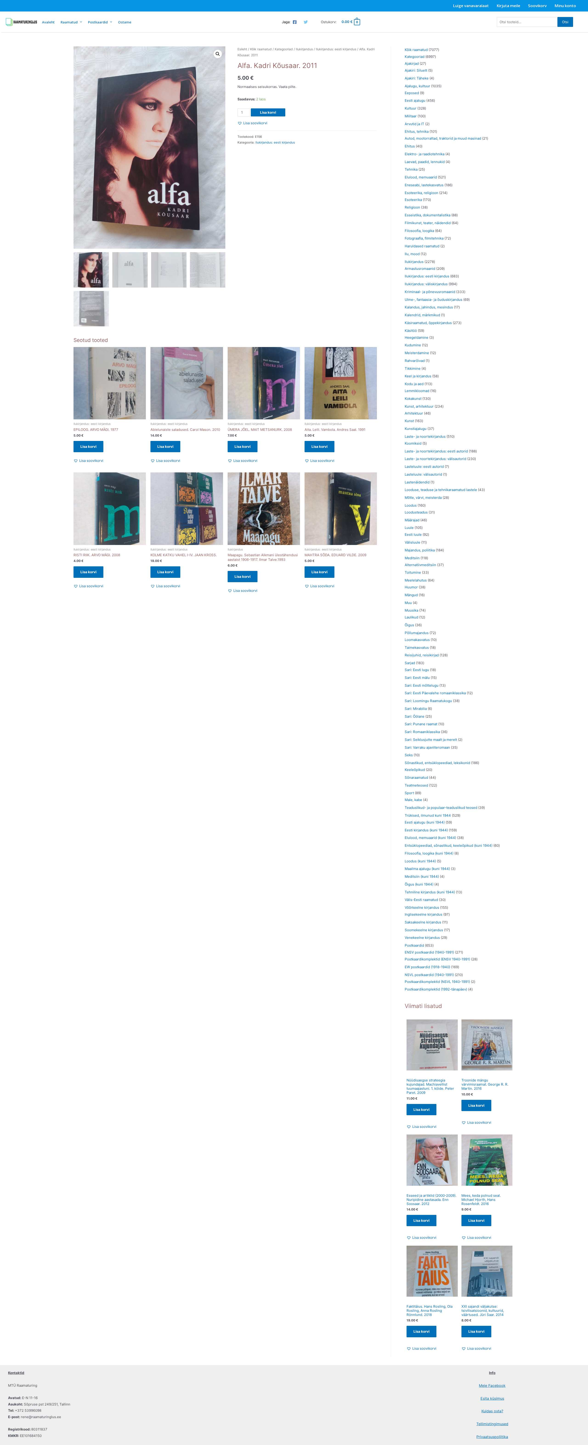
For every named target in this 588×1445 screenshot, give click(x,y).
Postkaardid (98, 22)
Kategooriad (284, 49)
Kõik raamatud (261, 49)
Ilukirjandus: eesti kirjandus (336, 49)
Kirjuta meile (508, 5)
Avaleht (48, 22)
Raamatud (69, 22)
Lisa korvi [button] (88, 446)
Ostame (124, 22)
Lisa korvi (268, 112)
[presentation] (80, 22)
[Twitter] (306, 22)
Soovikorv (537, 5)
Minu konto (565, 5)
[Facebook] (295, 22)
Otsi (565, 22)
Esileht (242, 49)
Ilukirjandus (304, 49)
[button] (218, 54)
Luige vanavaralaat (471, 5)
